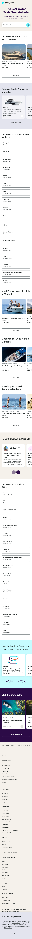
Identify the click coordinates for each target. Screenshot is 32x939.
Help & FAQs (5, 898)
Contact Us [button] (4, 785)
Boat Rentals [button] (5, 811)
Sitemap (4, 782)
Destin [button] (3, 886)
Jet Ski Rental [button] (5, 813)
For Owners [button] (5, 796)
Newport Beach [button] (6, 875)
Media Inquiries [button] (6, 765)
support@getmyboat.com (8, 903)
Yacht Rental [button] (5, 824)
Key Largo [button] (4, 883)
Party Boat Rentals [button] (6, 833)
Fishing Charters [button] (6, 816)
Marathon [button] (4, 889)
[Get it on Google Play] (22, 681)
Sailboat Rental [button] (5, 827)
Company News (6, 841)
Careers (4, 763)
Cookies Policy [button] (6, 774)
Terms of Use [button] (16, 923)
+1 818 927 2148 (6, 900)
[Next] (18, 472)
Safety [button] (3, 802)
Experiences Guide (7, 847)
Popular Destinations (8, 857)
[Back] (14, 472)
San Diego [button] (4, 869)
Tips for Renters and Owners (9, 852)
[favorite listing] (25, 61)
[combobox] (13, 25)
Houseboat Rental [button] (6, 819)
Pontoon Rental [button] (6, 822)
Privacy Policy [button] (8, 928)
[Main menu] (29, 3)
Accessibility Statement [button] (8, 776)
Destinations (5, 850)
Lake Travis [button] (5, 872)
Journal (4, 837)
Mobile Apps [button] (5, 799)
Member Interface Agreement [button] (9, 779)
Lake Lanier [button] (5, 864)
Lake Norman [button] (5, 880)
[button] (14, 52)
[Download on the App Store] (10, 681)
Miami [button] (3, 861)
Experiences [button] (5, 806)
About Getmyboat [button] (6, 760)
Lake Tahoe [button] (5, 867)
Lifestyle (4, 844)
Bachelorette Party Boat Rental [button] (10, 830)
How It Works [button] (5, 793)
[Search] (28, 25)
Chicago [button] (4, 878)
